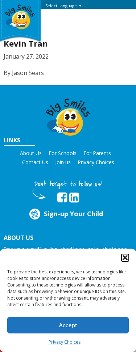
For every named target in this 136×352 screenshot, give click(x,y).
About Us (31, 153)
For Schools (63, 153)
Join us (63, 162)
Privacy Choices (65, 342)
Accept (68, 325)
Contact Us (35, 162)
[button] (125, 257)
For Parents (97, 153)
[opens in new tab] (62, 197)
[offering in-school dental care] (20, 16)
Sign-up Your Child (73, 213)
